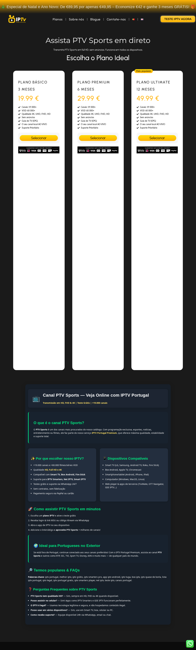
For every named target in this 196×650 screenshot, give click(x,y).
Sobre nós (76, 19)
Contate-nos (116, 19)
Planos (58, 19)
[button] (143, 71)
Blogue (95, 19)
